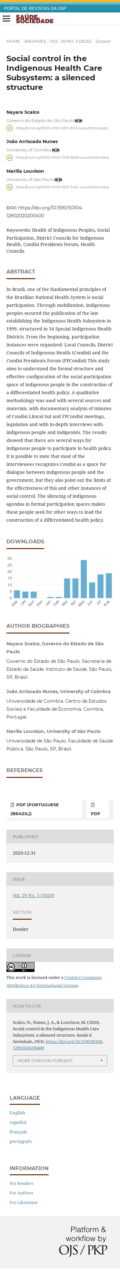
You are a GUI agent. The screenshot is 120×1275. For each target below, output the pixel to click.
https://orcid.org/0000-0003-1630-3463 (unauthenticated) (62, 187)
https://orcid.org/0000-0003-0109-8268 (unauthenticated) (62, 158)
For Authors (21, 1193)
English (17, 1113)
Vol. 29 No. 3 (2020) (71, 41)
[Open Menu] (6, 18)
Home (13, 41)
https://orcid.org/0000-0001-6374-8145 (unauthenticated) (62, 128)
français (18, 1132)
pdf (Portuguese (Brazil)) (35, 809)
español (18, 1122)
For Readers (21, 1183)
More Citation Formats (45, 1060)
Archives (35, 41)
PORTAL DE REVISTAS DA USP (35, 8)
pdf (95, 813)
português (21, 1141)
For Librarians (24, 1202)
